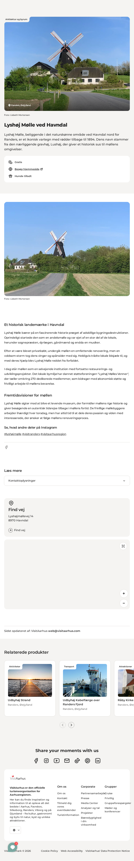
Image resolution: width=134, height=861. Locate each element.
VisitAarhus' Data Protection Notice (107, 850)
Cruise (109, 793)
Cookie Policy (49, 850)
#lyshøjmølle (12, 434)
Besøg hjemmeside (27, 169)
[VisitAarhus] (20, 778)
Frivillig (109, 798)
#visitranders (31, 434)
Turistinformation (68, 815)
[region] (67, 574)
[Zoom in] (124, 593)
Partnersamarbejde (93, 793)
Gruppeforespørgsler (118, 803)
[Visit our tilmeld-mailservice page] (67, 761)
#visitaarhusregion (53, 434)
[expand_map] (123, 546)
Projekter (87, 812)
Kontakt (62, 798)
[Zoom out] (124, 603)
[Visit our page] (46, 761)
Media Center (89, 803)
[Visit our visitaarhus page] (36, 761)
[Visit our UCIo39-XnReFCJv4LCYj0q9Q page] (57, 761)
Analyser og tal (90, 808)
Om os (61, 793)
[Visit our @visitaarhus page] (77, 761)
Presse (85, 798)
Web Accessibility (72, 850)
